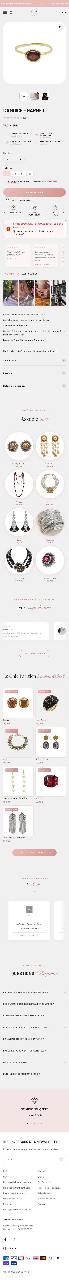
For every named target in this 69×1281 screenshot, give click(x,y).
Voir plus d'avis (33, 653)
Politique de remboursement (17, 1209)
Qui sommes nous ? (12, 1198)
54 (22, 173)
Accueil (41, 1171)
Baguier (41, 1204)
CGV (5, 1176)
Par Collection (45, 1182)
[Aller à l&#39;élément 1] (23, 96)
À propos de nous (46, 1198)
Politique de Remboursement (17, 1182)
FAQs (5, 1171)
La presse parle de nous (14, 1193)
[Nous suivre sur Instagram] (13, 1239)
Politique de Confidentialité (16, 1187)
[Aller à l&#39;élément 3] (45, 96)
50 (7, 173)
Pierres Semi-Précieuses (49, 1187)
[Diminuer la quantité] (7, 159)
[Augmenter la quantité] (21, 159)
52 (14, 173)
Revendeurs (8, 1204)
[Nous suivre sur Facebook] (5, 1239)
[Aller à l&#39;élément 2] (34, 96)
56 (30, 173)
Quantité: (8, 153)
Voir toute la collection (34, 852)
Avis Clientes (44, 1193)
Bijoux (41, 1176)
